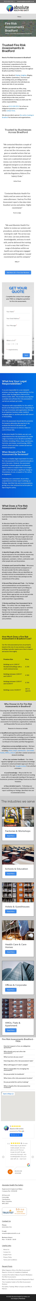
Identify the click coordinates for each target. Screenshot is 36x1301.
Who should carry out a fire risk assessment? (14, 1052)
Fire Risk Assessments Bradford (21, 33)
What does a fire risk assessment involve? (18, 1078)
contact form (10, 111)
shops (15, 750)
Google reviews (21, 766)
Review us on (15, 1135)
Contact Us (6, 1252)
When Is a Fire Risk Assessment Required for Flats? (18, 1279)
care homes (30, 750)
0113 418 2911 (14, 106)
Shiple (17, 75)
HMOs (7, 753)
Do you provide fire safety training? (16, 1082)
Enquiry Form (7, 1254)
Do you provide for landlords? (14, 1074)
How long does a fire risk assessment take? (18, 1061)
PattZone (22, 1298)
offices (10, 750)
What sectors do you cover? (13, 1057)
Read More (10, 836)
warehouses (22, 750)
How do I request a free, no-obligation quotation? (17, 1046)
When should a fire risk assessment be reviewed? (17, 1086)
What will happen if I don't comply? (16, 1065)
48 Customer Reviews (19, 1213)
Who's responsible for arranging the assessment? (16, 1069)
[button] (18, 1047)
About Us (6, 1249)
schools (12, 753)
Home (7, 33)
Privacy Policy (7, 1257)
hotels (2, 753)
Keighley (23, 75)
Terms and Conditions (10, 1260)
